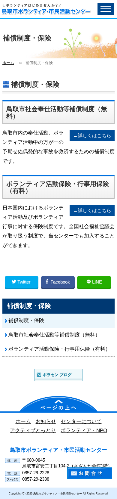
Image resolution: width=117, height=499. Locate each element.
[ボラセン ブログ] (58, 374)
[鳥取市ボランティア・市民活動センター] (31, 6)
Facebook (60, 281)
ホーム (8, 62)
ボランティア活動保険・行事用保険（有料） (59, 349)
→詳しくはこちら (92, 135)
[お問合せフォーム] (89, 473)
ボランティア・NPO (84, 430)
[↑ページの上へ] (59, 403)
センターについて (81, 421)
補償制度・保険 (26, 320)
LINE (96, 281)
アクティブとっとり (33, 430)
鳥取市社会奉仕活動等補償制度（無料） (54, 335)
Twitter (24, 281)
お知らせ (46, 421)
